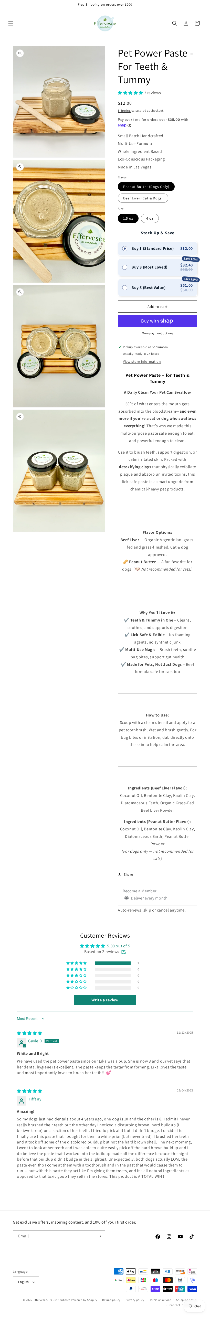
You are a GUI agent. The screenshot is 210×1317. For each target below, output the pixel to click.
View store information (142, 361)
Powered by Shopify (84, 1300)
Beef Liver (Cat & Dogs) (143, 198)
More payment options (157, 333)
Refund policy (111, 1300)
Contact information (183, 1305)
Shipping (124, 110)
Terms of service (160, 1300)
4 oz (149, 218)
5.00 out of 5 (118, 946)
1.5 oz (128, 218)
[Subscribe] (99, 1236)
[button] (10, 23)
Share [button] (128, 874)
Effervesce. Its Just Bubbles (52, 1300)
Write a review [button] (104, 1000)
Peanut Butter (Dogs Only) (146, 186)
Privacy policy (134, 1300)
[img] (29, 1033)
